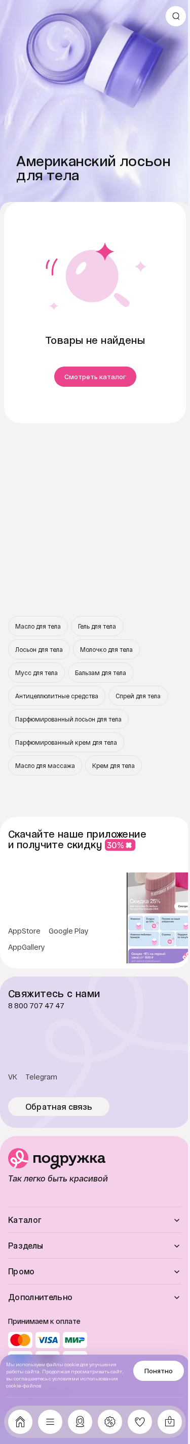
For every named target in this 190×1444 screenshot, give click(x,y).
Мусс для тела (36, 672)
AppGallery (26, 947)
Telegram (41, 1077)
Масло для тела (38, 626)
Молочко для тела (106, 649)
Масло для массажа (45, 765)
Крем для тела (113, 765)
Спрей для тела (138, 695)
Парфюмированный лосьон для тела (68, 719)
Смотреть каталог (95, 377)
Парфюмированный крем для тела (66, 742)
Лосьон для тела (39, 649)
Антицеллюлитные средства (56, 695)
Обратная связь (59, 1107)
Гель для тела (97, 626)
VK (12, 1077)
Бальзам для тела (100, 672)
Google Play (69, 931)
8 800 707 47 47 (36, 1006)
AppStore (24, 931)
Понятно (158, 1371)
